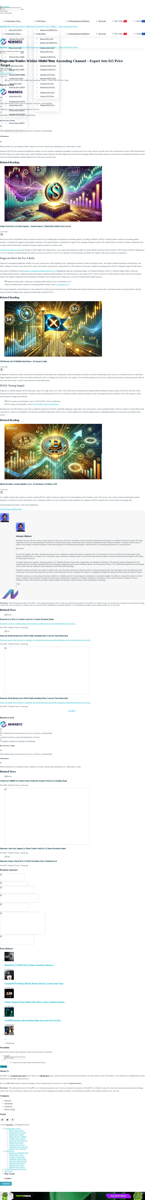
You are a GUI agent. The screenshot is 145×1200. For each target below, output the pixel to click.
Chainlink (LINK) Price (48, 69)
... (5, 1039)
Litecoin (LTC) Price (47, 96)
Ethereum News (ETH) (17, 1133)
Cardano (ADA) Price (17, 1157)
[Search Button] (22, 9)
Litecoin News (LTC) (17, 1145)
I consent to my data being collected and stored (28, 1062)
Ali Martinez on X (62, 284)
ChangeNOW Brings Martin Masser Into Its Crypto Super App (34, 983)
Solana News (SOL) (15, 96)
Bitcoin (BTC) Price (46, 52)
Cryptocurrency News (12, 21)
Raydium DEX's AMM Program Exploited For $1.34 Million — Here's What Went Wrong (39, 26)
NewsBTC (10, 1125)
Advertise (6, 1183)
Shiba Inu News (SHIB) (16, 69)
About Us (8, 1100)
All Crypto (102, 21)
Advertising (9, 1103)
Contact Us (8, 1106)
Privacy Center (10, 1109)
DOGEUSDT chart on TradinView (46, 404)
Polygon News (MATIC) (17, 123)
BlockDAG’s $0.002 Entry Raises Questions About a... (30, 965)
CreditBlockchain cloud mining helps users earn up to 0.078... (33, 1020)
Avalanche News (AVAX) (17, 114)
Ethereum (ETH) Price (47, 87)
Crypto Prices (40, 21)
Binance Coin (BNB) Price (48, 30)
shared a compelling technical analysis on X (40, 271)
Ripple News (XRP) (16, 1135)
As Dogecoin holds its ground (10, 250)
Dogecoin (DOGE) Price (48, 78)
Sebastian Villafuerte (6, 73)
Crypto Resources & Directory (79, 21)
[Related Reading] (1, 234)
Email (7, 1056)
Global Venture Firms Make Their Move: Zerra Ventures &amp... (35, 1002)
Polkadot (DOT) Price (17, 1167)
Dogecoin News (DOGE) (17, 87)
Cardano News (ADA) (16, 78)
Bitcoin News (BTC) (15, 30)
